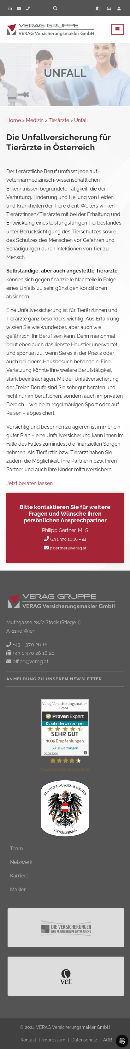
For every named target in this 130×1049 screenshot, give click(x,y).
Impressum (54, 1039)
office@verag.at (29, 662)
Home (13, 120)
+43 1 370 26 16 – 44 (67, 539)
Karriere (19, 876)
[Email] (19, 8)
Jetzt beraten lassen (29, 483)
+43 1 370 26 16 (29, 645)
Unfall (81, 120)
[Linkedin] (10, 8)
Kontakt (29, 1039)
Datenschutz (84, 1039)
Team (16, 849)
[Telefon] (28, 8)
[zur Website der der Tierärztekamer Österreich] (66, 976)
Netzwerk (21, 862)
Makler (18, 890)
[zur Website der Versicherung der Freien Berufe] (66, 927)
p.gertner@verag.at (67, 548)
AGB (107, 1039)
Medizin (35, 120)
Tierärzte (59, 120)
